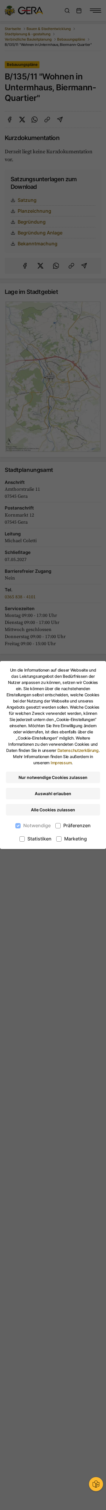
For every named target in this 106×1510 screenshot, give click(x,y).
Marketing (75, 839)
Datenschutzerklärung (78, 750)
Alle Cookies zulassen (53, 809)
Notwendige (37, 825)
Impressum (61, 762)
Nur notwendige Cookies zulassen (53, 777)
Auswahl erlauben (53, 793)
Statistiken (39, 839)
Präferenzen (77, 825)
